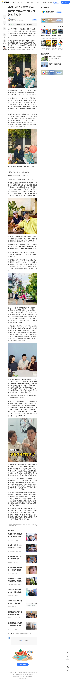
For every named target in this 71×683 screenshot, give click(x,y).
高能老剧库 (10, 562)
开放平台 (29, 672)
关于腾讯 (10, 672)
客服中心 (31, 674)
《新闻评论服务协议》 (27, 633)
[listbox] (22, 580)
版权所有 (24, 678)
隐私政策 (25, 672)
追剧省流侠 (10, 540)
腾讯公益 (18, 674)
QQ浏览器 (22, 674)
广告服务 (33, 672)
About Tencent (15, 672)
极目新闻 (10, 629)
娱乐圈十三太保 (11, 551)
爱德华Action (11, 617)
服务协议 (21, 672)
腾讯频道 (26, 674)
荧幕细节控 (10, 584)
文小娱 (9, 573)
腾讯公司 (21, 678)
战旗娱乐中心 (11, 595)
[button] (59, 12)
